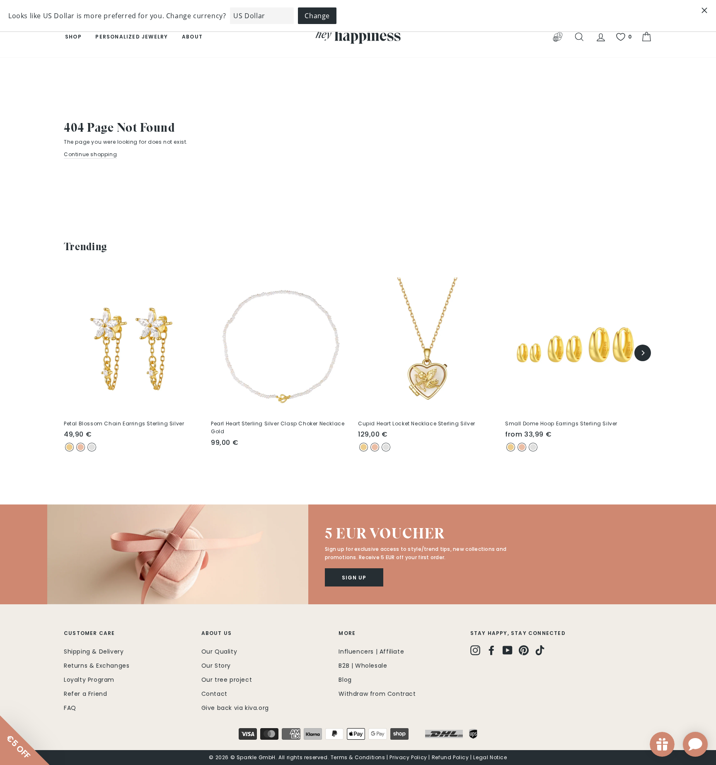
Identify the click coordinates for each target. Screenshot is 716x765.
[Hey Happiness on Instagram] (475, 650)
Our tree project (226, 680)
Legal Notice (490, 757)
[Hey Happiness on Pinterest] (524, 650)
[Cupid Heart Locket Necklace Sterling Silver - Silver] (386, 447)
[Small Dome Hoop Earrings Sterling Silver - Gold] (511, 447)
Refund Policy (450, 757)
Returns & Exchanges (96, 665)
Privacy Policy (408, 757)
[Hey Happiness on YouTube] (508, 650)
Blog (345, 680)
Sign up (354, 577)
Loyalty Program (89, 680)
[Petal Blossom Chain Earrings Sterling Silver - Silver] (92, 447)
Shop (73, 36)
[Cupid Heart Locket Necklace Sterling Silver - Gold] (364, 447)
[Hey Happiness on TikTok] (540, 650)
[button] (177, 554)
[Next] (642, 353)
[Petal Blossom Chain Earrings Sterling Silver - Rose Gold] (81, 447)
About (192, 36)
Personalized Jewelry (131, 36)
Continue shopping (90, 154)
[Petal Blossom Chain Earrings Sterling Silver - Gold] (69, 447)
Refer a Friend (85, 694)
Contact (214, 694)
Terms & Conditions (358, 757)
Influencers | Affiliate (371, 651)
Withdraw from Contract (377, 694)
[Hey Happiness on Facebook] (491, 650)
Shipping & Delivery (93, 651)
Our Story (216, 665)
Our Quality (219, 651)
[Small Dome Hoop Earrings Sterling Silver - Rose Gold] (522, 447)
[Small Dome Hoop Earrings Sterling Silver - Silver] (533, 447)
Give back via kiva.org (235, 708)
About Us (216, 633)
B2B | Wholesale (363, 665)
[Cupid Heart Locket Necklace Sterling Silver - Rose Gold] (375, 447)
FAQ (70, 708)
